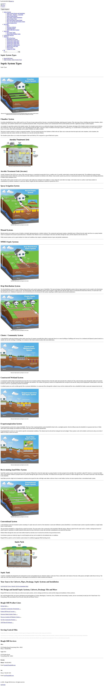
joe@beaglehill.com (9, 675)
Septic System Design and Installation (16, 13)
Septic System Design (12, 16)
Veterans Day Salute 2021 (13, 42)
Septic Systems (7, 12)
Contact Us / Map (11, 49)
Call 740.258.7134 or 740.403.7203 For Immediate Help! (14, 586)
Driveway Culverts (11, 27)
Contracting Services (9, 35)
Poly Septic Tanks (11, 32)
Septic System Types (12, 19)
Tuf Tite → (9, 619)
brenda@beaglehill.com (9, 665)
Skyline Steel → (4, 606)
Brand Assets (10, 47)
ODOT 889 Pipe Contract (13, 29)
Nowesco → (9, 614)
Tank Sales (6, 31)
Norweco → (11, 617)
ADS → (7, 622)
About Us (6, 36)
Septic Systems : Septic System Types (13, 59)
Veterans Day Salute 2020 (13, 43)
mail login (3, 684)
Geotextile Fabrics (11, 28)
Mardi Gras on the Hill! (12, 46)
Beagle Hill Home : (8, 58)
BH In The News (11, 38)
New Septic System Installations (14, 17)
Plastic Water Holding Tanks (13, 34)
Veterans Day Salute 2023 (13, 40)
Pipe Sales (6, 24)
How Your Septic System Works (14, 20)
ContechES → (11, 608)
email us (12, 1)
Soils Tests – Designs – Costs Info (15, 14)
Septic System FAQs (12, 23)
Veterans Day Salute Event (13, 45)
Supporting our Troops (12, 39)
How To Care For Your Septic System (16, 21)
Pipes (8, 25)
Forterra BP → (8, 611)
